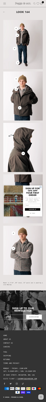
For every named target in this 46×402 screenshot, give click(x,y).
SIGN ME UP (32, 209)
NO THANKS (32, 213)
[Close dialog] (41, 187)
